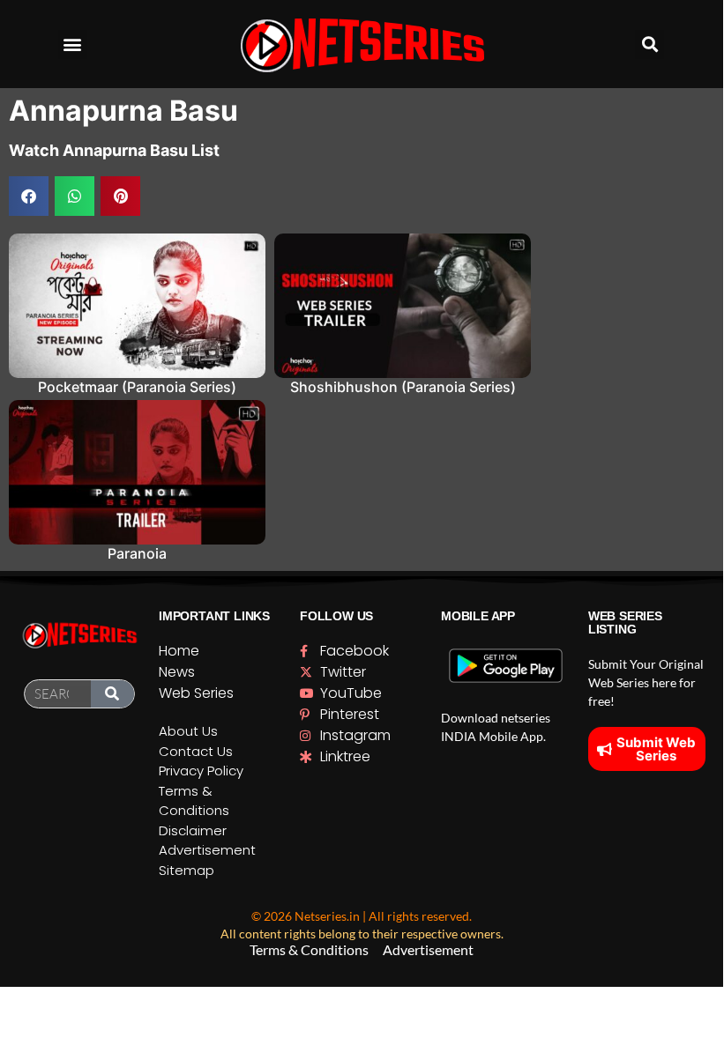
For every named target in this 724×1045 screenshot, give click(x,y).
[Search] (113, 694)
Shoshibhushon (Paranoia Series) (403, 387)
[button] (72, 44)
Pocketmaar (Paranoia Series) (137, 387)
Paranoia (137, 553)
